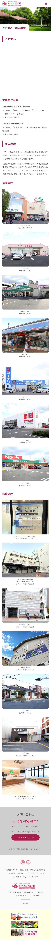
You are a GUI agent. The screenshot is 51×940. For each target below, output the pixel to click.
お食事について (23, 873)
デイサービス (33, 877)
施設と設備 (24, 870)
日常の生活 (11, 873)
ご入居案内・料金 (19, 877)
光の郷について (12, 870)
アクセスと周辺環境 (37, 870)
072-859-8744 (20, 895)
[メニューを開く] (46, 3)
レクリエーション (37, 873)
